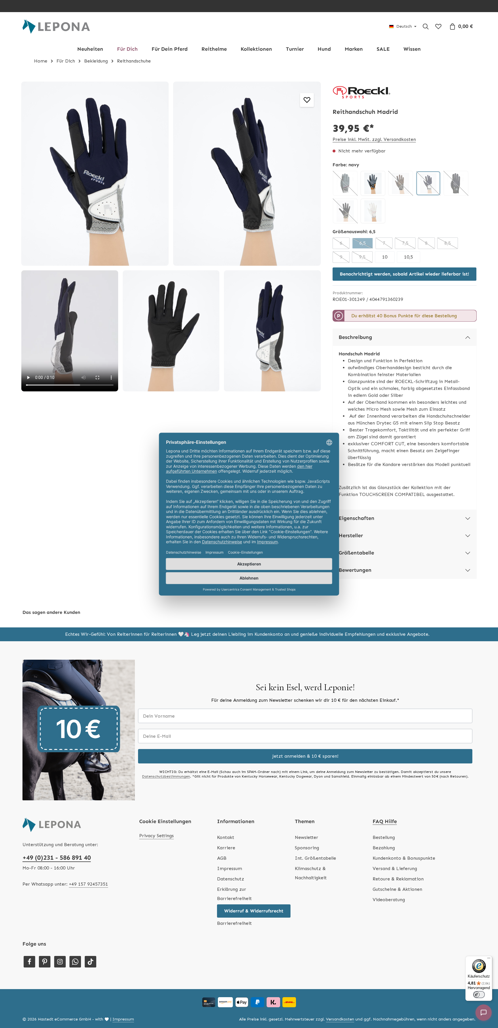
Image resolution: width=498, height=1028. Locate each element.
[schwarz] (456, 183)
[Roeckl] (361, 92)
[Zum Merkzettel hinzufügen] (307, 100)
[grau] (345, 183)
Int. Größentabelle (315, 858)
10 (384, 257)
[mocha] (400, 183)
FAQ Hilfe (385, 821)
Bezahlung (384, 847)
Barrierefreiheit (234, 923)
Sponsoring (307, 847)
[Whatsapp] (75, 961)
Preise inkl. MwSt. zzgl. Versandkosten (374, 139)
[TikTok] (90, 961)
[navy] (428, 183)
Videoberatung (389, 899)
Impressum (229, 868)
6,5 (366, 244)
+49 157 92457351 (88, 884)
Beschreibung (355, 337)
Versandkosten (340, 1019)
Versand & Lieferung (395, 868)
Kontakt (225, 837)
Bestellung (384, 837)
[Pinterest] (44, 961)
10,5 (408, 257)
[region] (171, 236)
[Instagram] (60, 961)
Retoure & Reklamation (398, 879)
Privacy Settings (156, 835)
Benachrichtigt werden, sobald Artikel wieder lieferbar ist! (404, 274)
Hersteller (351, 535)
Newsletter (306, 837)
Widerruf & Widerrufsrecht (253, 911)
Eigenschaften (356, 518)
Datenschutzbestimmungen (166, 776)
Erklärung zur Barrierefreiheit (234, 893)
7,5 (409, 244)
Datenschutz (230, 879)
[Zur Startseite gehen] (56, 26)
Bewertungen (355, 570)
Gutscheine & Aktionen (397, 889)
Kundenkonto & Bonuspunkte (404, 858)
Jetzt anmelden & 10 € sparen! (305, 756)
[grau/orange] (373, 183)
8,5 (451, 244)
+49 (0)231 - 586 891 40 (56, 857)
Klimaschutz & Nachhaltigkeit (311, 873)
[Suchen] (425, 26)
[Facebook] (29, 961)
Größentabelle (356, 553)
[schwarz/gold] (345, 211)
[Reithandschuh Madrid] (95, 174)
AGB (222, 858)
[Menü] (488, 959)
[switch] (479, 994)
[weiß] (373, 211)
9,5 (366, 258)
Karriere (226, 847)
